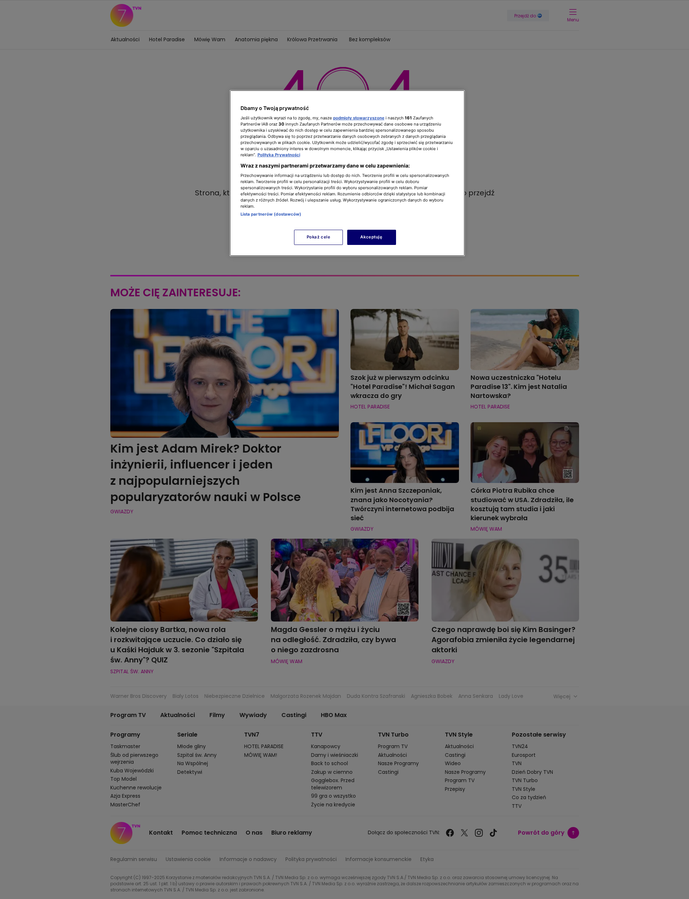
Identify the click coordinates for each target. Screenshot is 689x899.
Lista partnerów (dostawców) (271, 214)
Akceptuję (371, 236)
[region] (347, 173)
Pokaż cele (319, 236)
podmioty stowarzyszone (358, 117)
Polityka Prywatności (279, 154)
